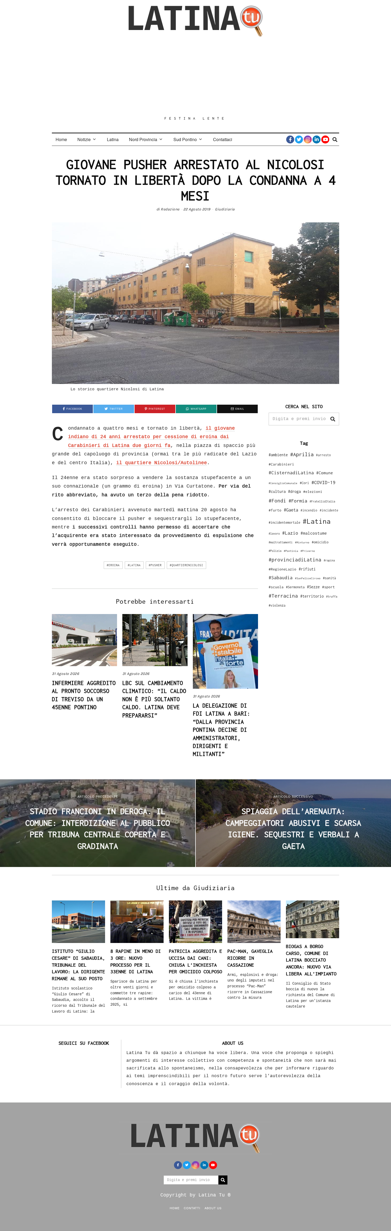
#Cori (304, 483)
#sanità (329, 578)
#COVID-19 (323, 482)
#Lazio (290, 533)
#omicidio (320, 542)
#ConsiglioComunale (283, 483)
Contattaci (222, 139)
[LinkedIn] (317, 139)
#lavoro (274, 533)
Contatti (192, 1208)
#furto (275, 510)
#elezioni (312, 491)
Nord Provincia (143, 139)
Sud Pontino (185, 139)
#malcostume (314, 533)
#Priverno (308, 550)
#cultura (277, 491)
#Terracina (283, 596)
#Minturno (302, 542)
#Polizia (275, 550)
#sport (328, 587)
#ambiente (278, 454)
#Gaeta (291, 509)
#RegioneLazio (282, 569)
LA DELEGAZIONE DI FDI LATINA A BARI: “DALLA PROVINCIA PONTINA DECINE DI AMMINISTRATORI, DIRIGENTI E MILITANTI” (221, 729)
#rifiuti (307, 569)
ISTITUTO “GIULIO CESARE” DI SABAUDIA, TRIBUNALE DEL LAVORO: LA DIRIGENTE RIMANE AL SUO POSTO (78, 964)
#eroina (113, 565)
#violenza (277, 605)
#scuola (276, 587)
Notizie (84, 139)
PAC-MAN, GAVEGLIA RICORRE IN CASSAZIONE (250, 957)
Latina (113, 139)
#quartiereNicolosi (186, 565)
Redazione (170, 209)
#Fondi (277, 501)
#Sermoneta (295, 587)
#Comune (324, 472)
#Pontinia (291, 550)
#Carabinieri (281, 464)
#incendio (309, 510)
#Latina (134, 565)
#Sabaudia (281, 577)
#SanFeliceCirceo (308, 578)
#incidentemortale (284, 522)
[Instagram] (308, 139)
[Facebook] (290, 139)
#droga (294, 491)
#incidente (329, 510)
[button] (332, 419)
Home (61, 139)
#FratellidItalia (322, 501)
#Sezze (313, 587)
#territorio (312, 596)
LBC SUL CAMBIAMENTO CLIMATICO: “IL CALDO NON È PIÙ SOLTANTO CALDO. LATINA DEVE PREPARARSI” (154, 699)
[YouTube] (325, 139)
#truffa (331, 596)
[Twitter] (299, 139)
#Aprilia (302, 454)
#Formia (298, 501)
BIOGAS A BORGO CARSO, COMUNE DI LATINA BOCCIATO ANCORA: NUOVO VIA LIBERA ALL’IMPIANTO (311, 960)
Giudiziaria (225, 209)
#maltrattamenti (281, 542)
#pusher (155, 565)
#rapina (329, 560)
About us (213, 1208)
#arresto (323, 455)
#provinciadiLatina (295, 559)
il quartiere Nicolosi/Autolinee (161, 463)
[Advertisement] (195, 76)
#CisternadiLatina (291, 472)
